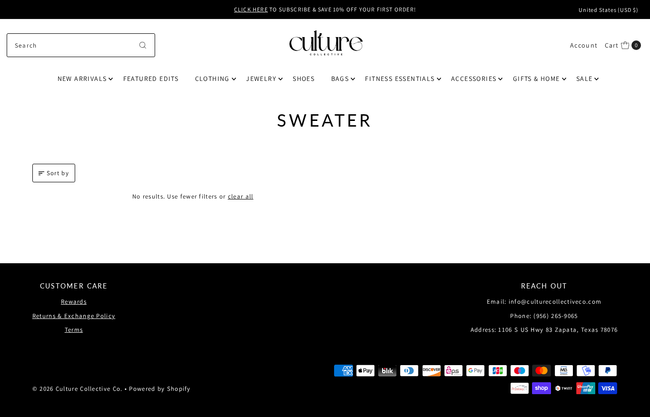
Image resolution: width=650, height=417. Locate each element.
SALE (584, 78)
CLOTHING (212, 78)
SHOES (304, 78)
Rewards (74, 302)
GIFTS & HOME (536, 78)
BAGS (340, 78)
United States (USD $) (609, 9)
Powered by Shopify (159, 389)
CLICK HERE (251, 9)
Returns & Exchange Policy (74, 316)
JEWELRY (261, 78)
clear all (241, 196)
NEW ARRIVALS (82, 78)
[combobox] (81, 45)
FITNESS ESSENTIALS (399, 78)
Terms (74, 330)
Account (584, 45)
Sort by (58, 173)
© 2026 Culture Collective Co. (77, 389)
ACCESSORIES (473, 78)
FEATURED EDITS (151, 78)
